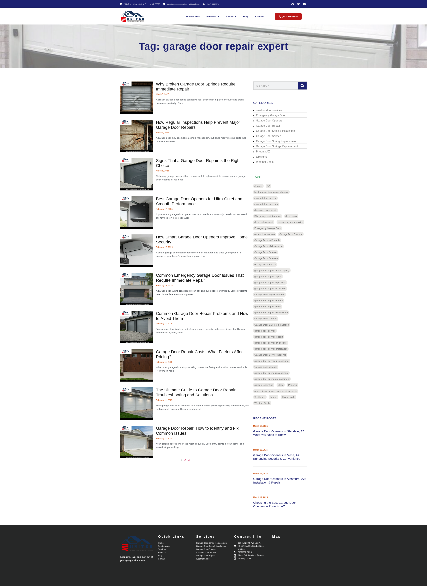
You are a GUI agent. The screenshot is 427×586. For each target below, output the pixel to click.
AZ (268, 186)
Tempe (273, 397)
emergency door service (290, 222)
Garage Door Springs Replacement (277, 146)
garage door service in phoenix (270, 342)
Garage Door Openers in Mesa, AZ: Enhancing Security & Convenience (276, 457)
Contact (259, 16)
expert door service (264, 234)
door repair (291, 216)
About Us (231, 16)
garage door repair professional (271, 312)
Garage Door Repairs (265, 318)
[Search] (302, 85)
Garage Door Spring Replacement (276, 141)
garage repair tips (263, 385)
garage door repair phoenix (268, 300)
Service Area (193, 16)
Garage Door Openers (269, 120)
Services (211, 16)
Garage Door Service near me (270, 354)
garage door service (265, 330)
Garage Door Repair (268, 125)
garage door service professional (271, 361)
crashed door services (269, 110)
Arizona (258, 186)
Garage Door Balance (290, 234)
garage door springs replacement (272, 379)
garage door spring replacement (271, 373)
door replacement (263, 222)
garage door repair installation (270, 288)
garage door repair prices (267, 306)
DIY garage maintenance (267, 216)
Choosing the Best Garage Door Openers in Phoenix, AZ (274, 504)
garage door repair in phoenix (270, 282)
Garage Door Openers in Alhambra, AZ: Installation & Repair (279, 480)
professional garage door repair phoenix (275, 391)
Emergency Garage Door (271, 115)
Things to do (288, 397)
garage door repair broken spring (271, 270)
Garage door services (265, 367)
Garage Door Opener (265, 252)
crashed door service (265, 198)
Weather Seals (265, 161)
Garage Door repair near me (269, 294)
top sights (261, 156)
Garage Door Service (268, 136)
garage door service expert (268, 336)
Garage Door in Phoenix (267, 240)
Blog (246, 16)
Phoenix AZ (263, 151)
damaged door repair (265, 210)
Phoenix (292, 385)
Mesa (281, 385)
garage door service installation (270, 348)
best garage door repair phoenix (271, 192)
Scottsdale (259, 397)
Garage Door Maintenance (268, 246)
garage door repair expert (268, 276)
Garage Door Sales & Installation (275, 130)
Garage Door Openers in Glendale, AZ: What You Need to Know (279, 433)
